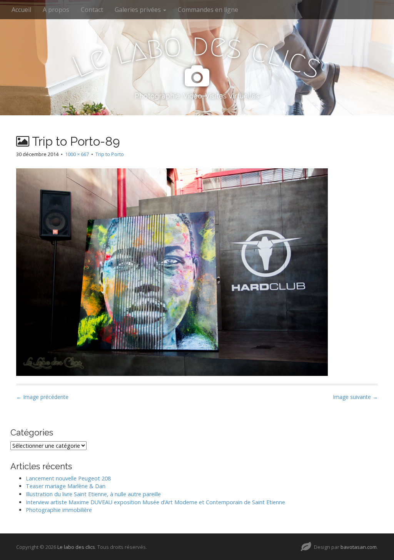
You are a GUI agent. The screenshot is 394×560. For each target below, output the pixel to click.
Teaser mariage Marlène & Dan (65, 486)
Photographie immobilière (59, 509)
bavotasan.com (359, 546)
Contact (92, 9)
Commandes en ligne (208, 9)
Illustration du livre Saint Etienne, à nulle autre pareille (93, 494)
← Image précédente (42, 396)
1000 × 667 (77, 154)
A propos (56, 9)
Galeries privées (138, 9)
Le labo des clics (76, 546)
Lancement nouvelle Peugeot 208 (68, 478)
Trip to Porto (109, 154)
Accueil (21, 9)
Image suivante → (355, 396)
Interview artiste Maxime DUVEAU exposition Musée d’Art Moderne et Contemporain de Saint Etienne (155, 502)
